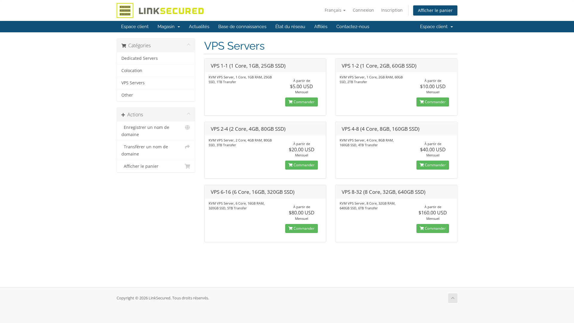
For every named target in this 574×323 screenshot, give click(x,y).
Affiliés (320, 26)
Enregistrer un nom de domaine (145, 131)
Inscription (392, 10)
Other (127, 95)
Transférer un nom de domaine (144, 150)
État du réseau (290, 26)
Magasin (167, 26)
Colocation (131, 70)
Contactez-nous (352, 26)
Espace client (135, 26)
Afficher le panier (435, 10)
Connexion (363, 10)
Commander (304, 101)
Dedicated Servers (139, 58)
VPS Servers (133, 83)
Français (334, 10)
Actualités (199, 26)
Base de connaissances (242, 26)
